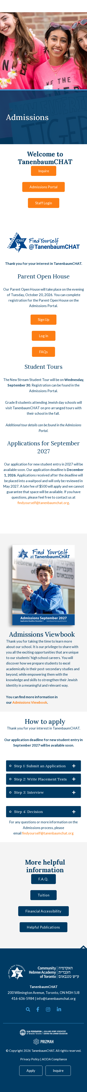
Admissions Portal (43, 187)
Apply (31, 1070)
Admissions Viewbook (29, 702)
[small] (37, 1009)
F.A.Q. (43, 879)
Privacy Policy (30, 1059)
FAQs (43, 352)
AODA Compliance (54, 1059)
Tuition (44, 895)
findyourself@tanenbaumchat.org (43, 503)
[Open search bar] (28, 1009)
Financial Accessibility (43, 911)
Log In (43, 336)
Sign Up (43, 319)
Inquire (43, 171)
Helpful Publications (43, 927)
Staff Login (43, 203)
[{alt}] (43, 972)
